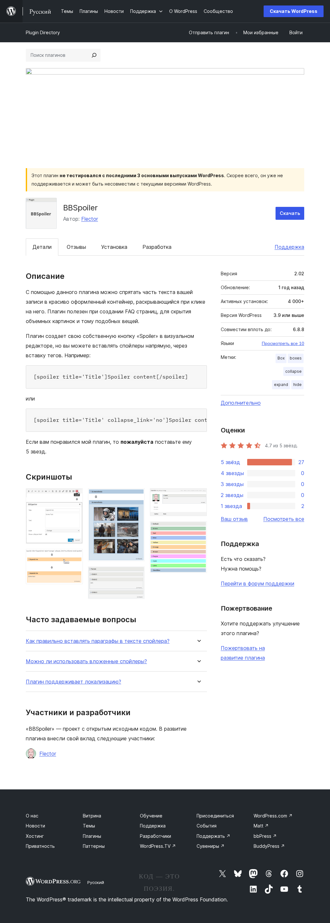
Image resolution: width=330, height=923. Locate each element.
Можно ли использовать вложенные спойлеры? (86, 661)
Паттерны (94, 846)
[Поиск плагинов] (94, 55)
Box (281, 358)
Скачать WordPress (293, 11)
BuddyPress (269, 846)
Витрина (92, 815)
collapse (293, 371)
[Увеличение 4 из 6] (136, 575)
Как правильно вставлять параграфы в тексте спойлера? (98, 641)
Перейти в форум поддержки (257, 583)
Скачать (290, 213)
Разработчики (155, 836)
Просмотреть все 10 (283, 343)
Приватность (40, 846)
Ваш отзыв (234, 519)
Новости (35, 825)
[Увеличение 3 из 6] (136, 497)
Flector (89, 219)
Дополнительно (241, 403)
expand (281, 384)
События (207, 825)
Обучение (151, 815)
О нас (32, 815)
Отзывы (76, 247)
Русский (95, 882)
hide (297, 384)
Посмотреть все (283, 519)
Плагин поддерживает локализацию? (73, 682)
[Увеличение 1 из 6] (74, 497)
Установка (114, 247)
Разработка (156, 247)
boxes (296, 358)
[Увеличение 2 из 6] (74, 557)
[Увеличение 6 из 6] (198, 530)
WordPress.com (273, 815)
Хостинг (35, 836)
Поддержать (213, 836)
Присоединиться (215, 815)
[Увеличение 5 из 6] (198, 497)
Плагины (92, 836)
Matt (261, 825)
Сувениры (211, 846)
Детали (42, 247)
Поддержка (289, 247)
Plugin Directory (43, 32)
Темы (89, 825)
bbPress (265, 836)
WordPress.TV (158, 846)
